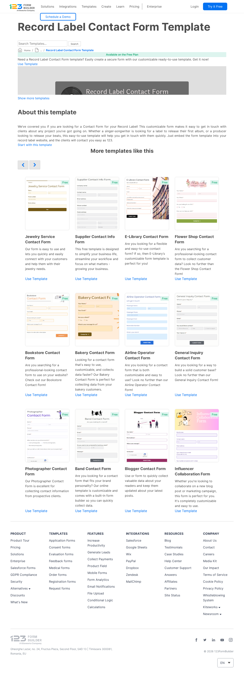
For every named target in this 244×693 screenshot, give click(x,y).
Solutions (47, 6)
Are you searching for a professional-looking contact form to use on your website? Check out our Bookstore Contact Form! (46, 375)
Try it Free (215, 6)
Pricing (134, 6)
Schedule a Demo (58, 17)
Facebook (196, 640)
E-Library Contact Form (146, 236)
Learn (120, 6)
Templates (89, 6)
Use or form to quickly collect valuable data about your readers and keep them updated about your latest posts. (146, 485)
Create (106, 6)
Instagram (231, 640)
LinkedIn (213, 640)
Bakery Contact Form (95, 352)
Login (195, 6)
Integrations (67, 6)
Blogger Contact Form (145, 468)
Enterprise (154, 6)
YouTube (222, 640)
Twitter (205, 640)
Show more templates (33, 98)
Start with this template (35, 145)
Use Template (28, 64)
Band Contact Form (93, 468)
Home (27, 50)
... (41, 50)
